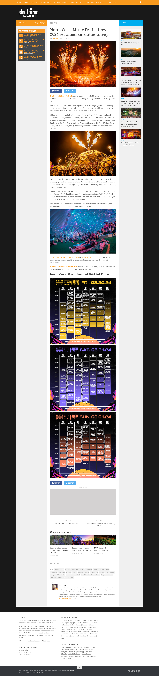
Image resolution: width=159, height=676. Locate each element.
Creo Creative (40, 672)
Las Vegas (42, 633)
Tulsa (62, 638)
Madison (78, 631)
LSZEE (57, 575)
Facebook (31, 641)
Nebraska (64, 654)
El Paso (91, 625)
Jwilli (107, 572)
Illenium (101, 572)
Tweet (70, 91)
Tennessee (64, 656)
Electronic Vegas (24, 654)
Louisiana (89, 649)
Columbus (65, 625)
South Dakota (86, 654)
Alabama (64, 647)
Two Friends (70, 577)
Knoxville (81, 629)
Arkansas (71, 647)
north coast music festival (73, 575)
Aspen (71, 620)
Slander (110, 575)
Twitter (37, 641)
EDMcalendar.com (68, 670)
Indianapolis (92, 627)
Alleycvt (82, 569)
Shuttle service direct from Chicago (64, 257)
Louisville (70, 631)
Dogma (74, 572)
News (26, 2)
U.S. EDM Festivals (60, 2)
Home (19, 2)
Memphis (86, 631)
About (71, 2)
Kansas (74, 649)
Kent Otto (55, 39)
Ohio (70, 654)
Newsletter (100, 2)
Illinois (93, 647)
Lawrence (89, 629)
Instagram (46, 641)
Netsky (63, 575)
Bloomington (92, 620)
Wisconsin (77, 656)
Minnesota (72, 652)
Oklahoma (76, 654)
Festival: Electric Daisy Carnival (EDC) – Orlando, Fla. (34, 40)
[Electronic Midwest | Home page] (28, 12)
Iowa (69, 649)
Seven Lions (91, 575)
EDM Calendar (23, 650)
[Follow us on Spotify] (43, 23)
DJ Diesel (68, 572)
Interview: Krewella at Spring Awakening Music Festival (59, 550)
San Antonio (75, 636)
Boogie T (96, 569)
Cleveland (86, 623)
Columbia (94, 623)
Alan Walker (75, 569)
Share (57, 91)
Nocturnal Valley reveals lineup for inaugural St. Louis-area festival (129, 124)
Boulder (63, 623)
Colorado (79, 647)
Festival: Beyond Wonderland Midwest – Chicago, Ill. (33, 57)
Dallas (72, 625)
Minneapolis (66, 634)
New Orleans (84, 634)
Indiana (63, 649)
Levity (52, 575)
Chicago (41, 635)
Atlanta (77, 620)
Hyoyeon (93, 572)
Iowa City (64, 629)
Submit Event (89, 2)
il (97, 572)
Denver (78, 625)
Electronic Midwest (25, 652)
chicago (102, 569)
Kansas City (72, 629)
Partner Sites (111, 2)
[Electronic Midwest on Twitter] (37, 23)
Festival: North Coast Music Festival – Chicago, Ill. (32, 35)
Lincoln (63, 631)
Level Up (112, 572)
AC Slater (67, 569)
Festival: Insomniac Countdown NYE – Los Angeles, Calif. (34, 46)
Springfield (85, 636)
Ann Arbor (64, 620)
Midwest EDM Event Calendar (41, 2)
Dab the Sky (54, 572)
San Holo (83, 575)
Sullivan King (61, 577)
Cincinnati (77, 623)
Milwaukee (94, 631)
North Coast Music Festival (61, 96)
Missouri (89, 652)
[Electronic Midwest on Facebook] (34, 23)
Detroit (47, 635)
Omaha (67, 636)
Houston (83, 627)
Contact (79, 2)
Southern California (89, 656)
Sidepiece (103, 575)
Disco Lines (62, 572)
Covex (107, 569)
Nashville (75, 634)
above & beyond (59, 569)
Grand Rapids (74, 627)
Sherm (98, 575)
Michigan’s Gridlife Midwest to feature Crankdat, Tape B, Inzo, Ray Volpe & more (130, 103)
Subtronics (53, 577)
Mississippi (81, 652)
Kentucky (82, 649)
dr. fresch (80, 572)
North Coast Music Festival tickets (64, 267)
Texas (71, 656)
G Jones (87, 572)
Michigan (64, 652)
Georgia (86, 647)
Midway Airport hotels (91, 257)
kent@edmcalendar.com (67, 598)
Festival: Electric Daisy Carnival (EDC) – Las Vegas (34, 51)
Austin (84, 620)
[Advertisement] (83, 502)
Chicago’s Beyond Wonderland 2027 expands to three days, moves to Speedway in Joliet (131, 82)
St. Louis (93, 636)
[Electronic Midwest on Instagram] (40, 23)
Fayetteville (64, 627)
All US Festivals (66, 658)
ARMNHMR (89, 569)
